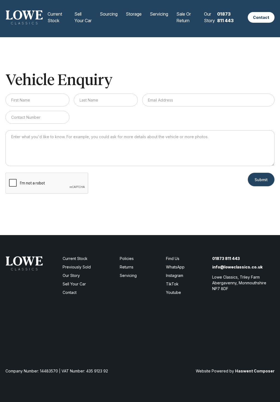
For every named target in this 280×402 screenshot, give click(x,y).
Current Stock (55, 17)
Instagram (174, 275)
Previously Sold (77, 267)
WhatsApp (175, 267)
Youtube (173, 292)
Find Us (172, 258)
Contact (261, 17)
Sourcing (109, 14)
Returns (126, 267)
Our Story (209, 17)
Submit (261, 179)
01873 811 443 (225, 17)
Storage (134, 14)
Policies (127, 258)
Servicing (159, 14)
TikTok (172, 284)
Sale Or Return (183, 17)
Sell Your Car (83, 17)
